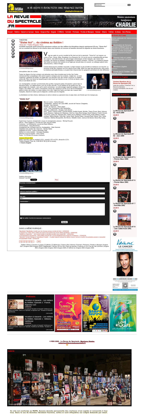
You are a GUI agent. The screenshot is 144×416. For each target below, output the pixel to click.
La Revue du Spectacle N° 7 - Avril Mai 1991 (124, 204)
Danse (37, 32)
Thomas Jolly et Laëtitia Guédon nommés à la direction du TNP (124, 50)
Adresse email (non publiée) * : (29, 191)
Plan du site (61, 344)
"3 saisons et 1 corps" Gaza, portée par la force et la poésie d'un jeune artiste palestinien (44, 232)
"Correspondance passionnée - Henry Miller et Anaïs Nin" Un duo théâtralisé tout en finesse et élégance (49, 235)
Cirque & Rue (65, 245)
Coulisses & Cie (83, 246)
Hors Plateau (126, 32)
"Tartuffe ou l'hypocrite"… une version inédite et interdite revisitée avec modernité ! (42, 234)
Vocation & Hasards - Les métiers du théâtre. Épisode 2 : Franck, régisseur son (39, 302)
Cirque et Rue (45, 32)
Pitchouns (76, 32)
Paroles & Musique (96, 245)
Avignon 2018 (28, 246)
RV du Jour (61, 246)
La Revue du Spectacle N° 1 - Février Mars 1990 (124, 158)
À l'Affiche (61, 32)
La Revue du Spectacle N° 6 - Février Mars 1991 (124, 181)
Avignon (53, 32)
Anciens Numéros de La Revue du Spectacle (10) (122, 82)
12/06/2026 (28, 307)
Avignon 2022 (43, 248)
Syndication (71, 344)
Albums (104, 32)
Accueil (10, 32)
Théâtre (16, 32)
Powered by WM (81, 344)
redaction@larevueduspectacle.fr (72, 343)
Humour (97, 32)
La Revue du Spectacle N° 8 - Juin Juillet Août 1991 (124, 228)
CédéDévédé (47, 246)
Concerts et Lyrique (27, 32)
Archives (118, 32)
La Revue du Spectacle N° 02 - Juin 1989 (123, 135)
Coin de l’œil (92, 246)
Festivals (68, 32)
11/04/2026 (28, 323)
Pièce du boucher (71, 246)
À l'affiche (48, 245)
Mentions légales (87, 341)
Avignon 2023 (52, 248)
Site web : (23, 196)
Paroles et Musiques (87, 32)
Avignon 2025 (80, 248)
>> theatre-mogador (25, 143)
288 (39, 241)
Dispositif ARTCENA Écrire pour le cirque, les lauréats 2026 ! (124, 69)
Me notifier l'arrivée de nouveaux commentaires (36, 218)
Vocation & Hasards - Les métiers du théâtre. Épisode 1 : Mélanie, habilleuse (39, 319)
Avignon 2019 (37, 246)
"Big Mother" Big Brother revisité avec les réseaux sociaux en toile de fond (40, 231)
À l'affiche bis (56, 245)
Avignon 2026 (90, 248)
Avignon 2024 (62, 248)
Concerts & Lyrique (37, 245)
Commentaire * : (25, 201)
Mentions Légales (120, 57)
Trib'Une (111, 32)
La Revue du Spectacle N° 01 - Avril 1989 (123, 112)
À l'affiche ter (71, 248)
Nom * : (22, 186)
